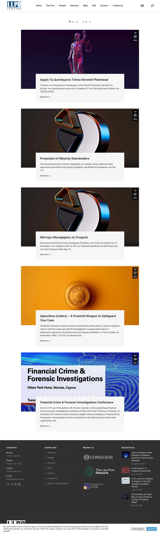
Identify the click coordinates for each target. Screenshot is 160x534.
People (51, 458)
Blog (50, 468)
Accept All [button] (151, 529)
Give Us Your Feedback (58, 483)
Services (51, 463)
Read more (44, 97)
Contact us (52, 478)
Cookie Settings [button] (138, 529)
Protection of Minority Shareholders (64, 158)
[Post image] (126, 454)
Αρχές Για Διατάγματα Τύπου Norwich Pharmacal (74, 79)
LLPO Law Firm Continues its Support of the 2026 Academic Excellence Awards (142, 483)
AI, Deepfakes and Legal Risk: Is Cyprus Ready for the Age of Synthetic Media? (142, 498)
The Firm (52, 453)
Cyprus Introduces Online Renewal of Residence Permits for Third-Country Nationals (142, 457)
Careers (51, 473)
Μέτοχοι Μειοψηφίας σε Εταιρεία (64, 237)
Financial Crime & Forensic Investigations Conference (76, 402)
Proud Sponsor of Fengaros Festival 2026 (141, 469)
